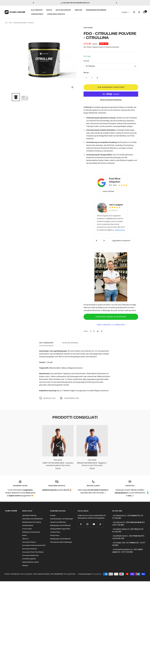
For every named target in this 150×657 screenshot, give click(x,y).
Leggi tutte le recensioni (121, 241)
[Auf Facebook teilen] (90, 331)
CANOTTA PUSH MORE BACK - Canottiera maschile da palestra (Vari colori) (58, 464)
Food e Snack (27, 529)
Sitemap (25, 565)
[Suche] (134, 12)
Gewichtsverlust (27, 525)
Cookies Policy (55, 532)
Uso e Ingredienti (46, 343)
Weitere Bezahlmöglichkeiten (111, 100)
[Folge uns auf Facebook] (81, 524)
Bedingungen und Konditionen (60, 525)
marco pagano (116, 204)
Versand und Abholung (58, 522)
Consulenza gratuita (56, 14)
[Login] (139, 12)
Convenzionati (37, 14)
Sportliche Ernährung (29, 515)
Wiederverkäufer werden (96, 10)
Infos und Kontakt (63, 10)
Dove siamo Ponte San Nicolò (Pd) (33, 545)
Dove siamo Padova (29, 542)
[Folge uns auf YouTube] (94, 524)
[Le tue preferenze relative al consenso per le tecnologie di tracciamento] (148, 493)
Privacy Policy (54, 535)
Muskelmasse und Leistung (31, 522)
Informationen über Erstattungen (61, 542)
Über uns (78, 10)
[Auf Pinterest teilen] (94, 331)
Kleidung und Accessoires (31, 532)
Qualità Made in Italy (71, 398)
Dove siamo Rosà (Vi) (29, 549)
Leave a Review (108, 191)
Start (6, 23)
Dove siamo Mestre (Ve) (30, 555)
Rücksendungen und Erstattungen (61, 519)
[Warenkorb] (144, 12)
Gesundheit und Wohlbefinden (32, 519)
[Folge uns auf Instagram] (87, 524)
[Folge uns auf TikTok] (100, 524)
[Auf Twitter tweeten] (98, 331)
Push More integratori (114, 180)
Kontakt (52, 515)
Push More (88, 28)
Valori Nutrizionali (70, 343)
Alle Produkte (37, 10)
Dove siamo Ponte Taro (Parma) (32, 552)
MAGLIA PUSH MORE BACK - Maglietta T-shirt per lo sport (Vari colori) (92, 464)
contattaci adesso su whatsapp (111, 317)
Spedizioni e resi (49, 398)
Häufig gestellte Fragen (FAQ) (60, 529)
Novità (49, 10)
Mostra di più (120, 230)
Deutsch (124, 12)
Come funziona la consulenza (111, 325)
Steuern (95, 47)
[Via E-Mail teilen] (101, 331)
